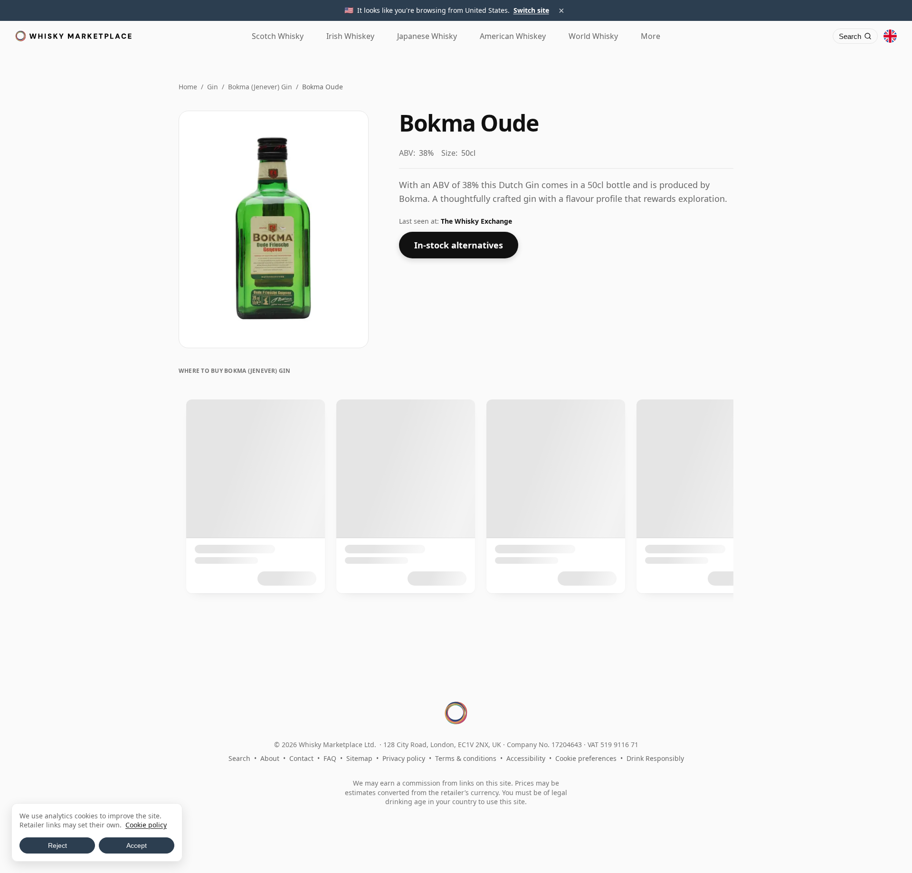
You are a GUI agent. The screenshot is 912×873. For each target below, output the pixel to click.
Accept (136, 845)
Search (239, 758)
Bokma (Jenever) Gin (260, 86)
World (593, 36)
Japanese (427, 36)
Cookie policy (146, 824)
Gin (212, 86)
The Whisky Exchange (476, 221)
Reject (57, 845)
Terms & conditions (465, 758)
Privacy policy (403, 758)
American (513, 36)
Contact (301, 758)
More (650, 36)
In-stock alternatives (458, 245)
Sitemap (359, 758)
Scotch (278, 36)
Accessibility (525, 758)
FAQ (329, 758)
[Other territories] (890, 36)
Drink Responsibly (655, 758)
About (269, 758)
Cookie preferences (586, 758)
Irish (350, 36)
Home (188, 86)
